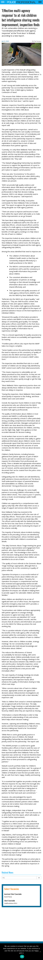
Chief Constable (9, 900)
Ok (22, 956)
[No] (40, 951)
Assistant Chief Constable (13, 894)
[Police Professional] (21, 2)
